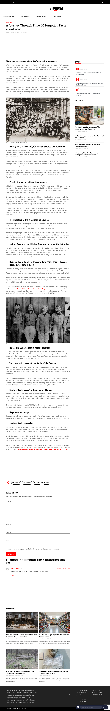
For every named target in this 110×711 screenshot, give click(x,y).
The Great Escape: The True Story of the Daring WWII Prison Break (20, 672)
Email (8, 532)
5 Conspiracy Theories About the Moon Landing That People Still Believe (87, 154)
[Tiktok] (8, 2)
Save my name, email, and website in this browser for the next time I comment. (33, 549)
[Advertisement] (38, 47)
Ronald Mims (15, 568)
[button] (102, 2)
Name (8, 524)
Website (8, 540)
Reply (12, 575)
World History (57, 16)
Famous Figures (41, 16)
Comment (9, 501)
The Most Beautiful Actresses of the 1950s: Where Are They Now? (87, 128)
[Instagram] (14, 2)
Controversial (25, 16)
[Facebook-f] (11, 2)
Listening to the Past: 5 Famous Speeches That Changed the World (53, 672)
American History (9, 16)
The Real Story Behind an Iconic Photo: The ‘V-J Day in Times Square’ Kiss (21, 636)
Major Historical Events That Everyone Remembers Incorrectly (87, 145)
